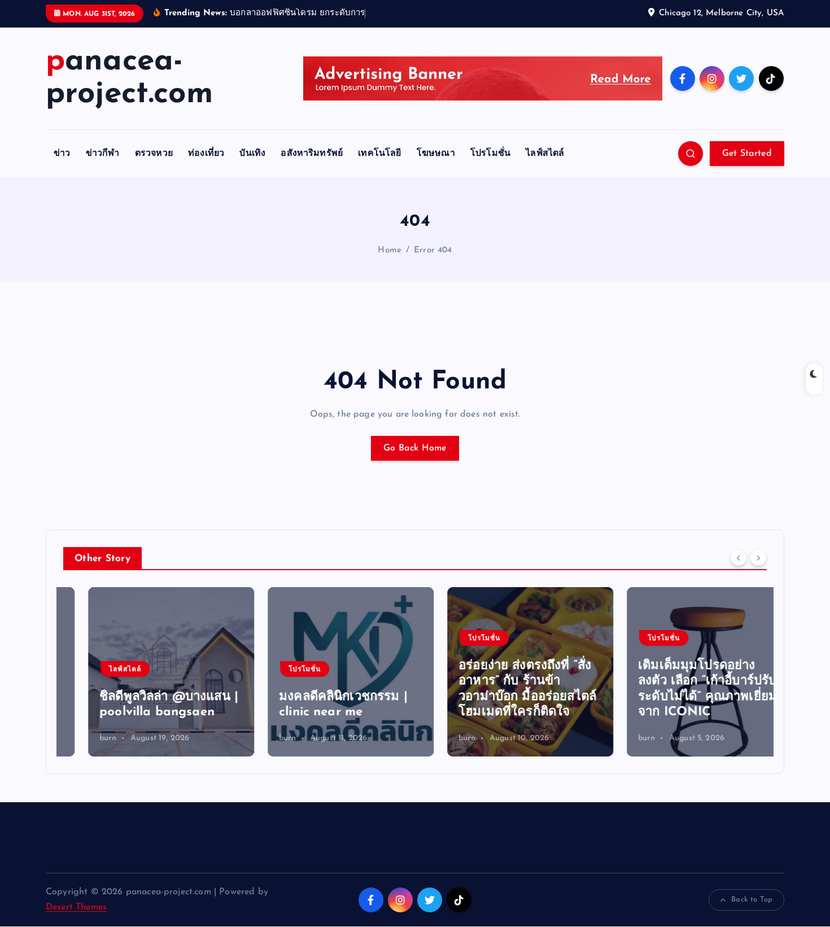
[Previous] (738, 557)
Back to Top (751, 899)
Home (389, 250)
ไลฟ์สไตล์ (545, 153)
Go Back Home (415, 448)
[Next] (758, 557)
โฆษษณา (436, 153)
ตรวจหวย (154, 153)
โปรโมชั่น (490, 153)
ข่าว (62, 153)
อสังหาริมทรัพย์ (312, 153)
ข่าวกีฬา (103, 153)
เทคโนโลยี (379, 153)
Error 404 (433, 250)
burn (83, 738)
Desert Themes (76, 907)
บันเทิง (252, 153)
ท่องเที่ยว (206, 153)
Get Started (747, 153)
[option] (146, 672)
